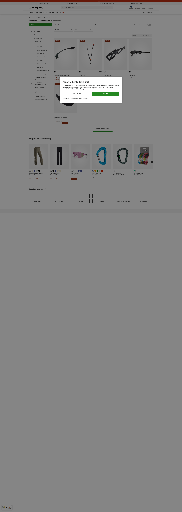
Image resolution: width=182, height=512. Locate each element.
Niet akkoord (77, 94)
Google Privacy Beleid (78, 89)
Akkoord (105, 94)
